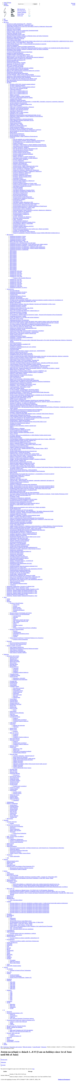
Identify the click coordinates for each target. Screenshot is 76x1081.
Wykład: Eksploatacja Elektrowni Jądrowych (20, 551)
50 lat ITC (9, 972)
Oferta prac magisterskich (13, 45)
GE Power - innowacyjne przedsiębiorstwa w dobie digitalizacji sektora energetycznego (30, 435)
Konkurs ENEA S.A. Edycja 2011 (18, 567)
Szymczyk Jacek (14, 783)
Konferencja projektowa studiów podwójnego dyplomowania (24, 941)
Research (15, 631)
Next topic (3, 1065)
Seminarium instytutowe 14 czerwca (18, 287)
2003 (11, 999)
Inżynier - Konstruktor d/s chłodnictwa (22, 216)
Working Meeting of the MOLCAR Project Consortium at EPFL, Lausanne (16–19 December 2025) (33, 876)
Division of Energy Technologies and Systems (21, 613)
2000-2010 (12, 988)
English (5, 4)
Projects (5, 871)
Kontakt (12, 823)
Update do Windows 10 (15, 1036)
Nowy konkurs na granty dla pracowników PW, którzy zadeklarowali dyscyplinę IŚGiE (30, 325)
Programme (12, 831)
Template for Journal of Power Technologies (20, 970)
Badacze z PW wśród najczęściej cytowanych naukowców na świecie (23, 70)
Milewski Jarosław (14, 732)
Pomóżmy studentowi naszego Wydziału (19, 540)
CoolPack (12, 1034)
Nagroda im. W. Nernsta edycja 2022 (15, 64)
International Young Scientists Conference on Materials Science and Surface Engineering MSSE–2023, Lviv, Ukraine (37, 891)
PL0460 (9, 956)
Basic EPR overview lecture (16, 318)
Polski (5, 2)
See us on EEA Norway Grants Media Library (21, 921)
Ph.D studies (10, 845)
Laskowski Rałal (14, 715)
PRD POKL (10, 954)
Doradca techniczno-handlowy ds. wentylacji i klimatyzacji (27, 184)
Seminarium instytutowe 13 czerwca (18, 292)
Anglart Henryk (13, 805)
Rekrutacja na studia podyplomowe (15, 53)
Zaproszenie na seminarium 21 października (20, 498)
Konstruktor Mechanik (15, 121)
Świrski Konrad (13, 784)
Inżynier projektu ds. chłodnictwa (21, 212)
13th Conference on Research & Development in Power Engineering (26, 409)
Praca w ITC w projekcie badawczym (19, 91)
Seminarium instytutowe (15, 338)
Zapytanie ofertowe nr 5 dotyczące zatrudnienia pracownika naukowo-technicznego (29, 908)
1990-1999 (12, 987)
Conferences (13, 584)
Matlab (11, 1023)
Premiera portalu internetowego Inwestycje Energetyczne (23, 451)
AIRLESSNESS (11, 931)
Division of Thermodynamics (17, 629)
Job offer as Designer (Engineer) (17, 85)
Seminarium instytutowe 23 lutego (18, 336)
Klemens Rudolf (14, 809)
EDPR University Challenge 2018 (18, 399)
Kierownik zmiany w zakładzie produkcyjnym (21, 104)
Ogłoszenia (15, 668)
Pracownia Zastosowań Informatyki (18, 642)
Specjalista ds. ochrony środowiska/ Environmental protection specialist (30, 146)
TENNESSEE (10, 950)
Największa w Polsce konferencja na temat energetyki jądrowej (25, 503)
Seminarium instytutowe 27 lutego (18, 239)
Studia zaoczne (10, 843)
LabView (12, 1024)
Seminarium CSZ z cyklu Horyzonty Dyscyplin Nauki (22, 243)
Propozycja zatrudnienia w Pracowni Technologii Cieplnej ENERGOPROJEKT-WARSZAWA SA (36, 233)
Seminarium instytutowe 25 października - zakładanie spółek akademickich (27, 247)
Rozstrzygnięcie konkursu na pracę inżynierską (21, 393)
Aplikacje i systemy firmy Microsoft (18, 1021)
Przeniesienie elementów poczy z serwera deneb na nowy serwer (25, 536)
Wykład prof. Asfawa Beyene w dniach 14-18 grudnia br (23, 578)
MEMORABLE (10, 898)
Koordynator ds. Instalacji (19, 199)
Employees (15, 635)
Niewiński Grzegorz (14, 740)
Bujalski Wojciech (14, 666)
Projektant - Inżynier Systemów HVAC (22, 176)
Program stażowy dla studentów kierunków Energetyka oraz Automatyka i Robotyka (30, 400)
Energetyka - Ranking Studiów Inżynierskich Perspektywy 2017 (22, 590)
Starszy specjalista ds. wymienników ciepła (23, 168)
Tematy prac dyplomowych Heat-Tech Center (20, 520)
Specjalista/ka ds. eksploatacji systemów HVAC (24, 222)
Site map (73, 3)
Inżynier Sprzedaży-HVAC (19, 182)
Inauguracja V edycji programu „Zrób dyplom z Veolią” (23, 384)
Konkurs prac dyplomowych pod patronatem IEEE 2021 (23, 328)
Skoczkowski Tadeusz (15, 776)
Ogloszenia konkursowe (15, 89)
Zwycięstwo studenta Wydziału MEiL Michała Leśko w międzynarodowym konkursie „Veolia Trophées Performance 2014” (39, 494)
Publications (16, 693)
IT (4, 1010)
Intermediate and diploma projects (21, 633)
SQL (8, 857)
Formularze (9, 1001)
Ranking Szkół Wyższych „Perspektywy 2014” (18, 587)
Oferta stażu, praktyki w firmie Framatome (20, 96)
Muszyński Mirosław (15, 738)
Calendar (6, 20)
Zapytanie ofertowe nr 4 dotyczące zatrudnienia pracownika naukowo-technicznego (29, 907)
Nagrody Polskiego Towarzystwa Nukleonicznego (22, 447)
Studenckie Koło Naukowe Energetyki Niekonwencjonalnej (24, 648)
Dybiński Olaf (13, 681)
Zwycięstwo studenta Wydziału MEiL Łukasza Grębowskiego (24, 391)
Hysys (8, 1038)
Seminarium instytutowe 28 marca (18, 296)
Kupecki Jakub (13, 810)
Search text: (21, 4)
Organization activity (18, 690)
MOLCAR (9, 916)
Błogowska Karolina (15, 661)
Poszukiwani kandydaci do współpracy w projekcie (22, 500)
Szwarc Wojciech (14, 815)
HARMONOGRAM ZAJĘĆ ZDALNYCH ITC (21, 354)
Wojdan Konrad (13, 796)
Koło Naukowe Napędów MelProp (18, 652)
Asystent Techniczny (18, 215)
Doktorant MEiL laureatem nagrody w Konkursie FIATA (23, 489)
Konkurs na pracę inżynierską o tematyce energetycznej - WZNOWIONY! (27, 350)
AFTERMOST (10, 915)
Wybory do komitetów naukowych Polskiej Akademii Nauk (21, 46)
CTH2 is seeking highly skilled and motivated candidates (20, 68)
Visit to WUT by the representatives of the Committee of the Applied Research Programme (31, 926)
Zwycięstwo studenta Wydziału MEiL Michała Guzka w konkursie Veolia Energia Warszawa (32, 413)
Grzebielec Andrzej (14, 686)
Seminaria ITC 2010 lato (16, 284)
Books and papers (17, 608)
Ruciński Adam (13, 769)
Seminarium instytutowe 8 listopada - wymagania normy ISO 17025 (26, 245)
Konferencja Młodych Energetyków (18, 535)
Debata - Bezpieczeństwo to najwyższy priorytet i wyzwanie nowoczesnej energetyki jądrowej (32, 485)
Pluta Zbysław (13, 811)
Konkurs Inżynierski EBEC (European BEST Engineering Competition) (27, 330)
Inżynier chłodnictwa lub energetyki (18, 103)
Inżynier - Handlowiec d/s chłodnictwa (22, 211)
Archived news (10, 289)
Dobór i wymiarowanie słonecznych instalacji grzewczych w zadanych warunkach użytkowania (32, 527)
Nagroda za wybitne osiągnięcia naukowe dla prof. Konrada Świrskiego (24, 76)
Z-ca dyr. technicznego (18, 160)
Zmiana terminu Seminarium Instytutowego (20, 415)
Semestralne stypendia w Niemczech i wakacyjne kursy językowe (25, 548)
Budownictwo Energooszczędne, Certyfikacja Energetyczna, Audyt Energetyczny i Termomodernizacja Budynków (37, 847)
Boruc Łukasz (13, 662)
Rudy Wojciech (13, 770)
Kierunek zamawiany (12, 821)
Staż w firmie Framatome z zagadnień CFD (20, 344)
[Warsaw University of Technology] (13, 16)
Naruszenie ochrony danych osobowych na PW (21, 353)
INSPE (11, 506)
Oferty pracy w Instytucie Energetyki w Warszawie (22, 107)
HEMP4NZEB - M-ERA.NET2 (14, 935)
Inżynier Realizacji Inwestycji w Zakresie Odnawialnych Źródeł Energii (30, 206)
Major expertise (16, 689)
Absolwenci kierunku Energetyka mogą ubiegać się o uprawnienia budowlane (28, 405)
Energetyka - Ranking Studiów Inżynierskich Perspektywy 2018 (22, 591)
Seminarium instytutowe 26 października (19, 320)
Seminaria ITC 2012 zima (16, 276)
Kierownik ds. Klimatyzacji (19, 179)
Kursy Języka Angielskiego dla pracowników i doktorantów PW (25, 576)
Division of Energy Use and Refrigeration (20, 614)
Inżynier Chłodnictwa (18, 155)
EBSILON (12, 1014)
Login (73, 4)
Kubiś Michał (13, 711)
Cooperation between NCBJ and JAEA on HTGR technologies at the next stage (29, 366)
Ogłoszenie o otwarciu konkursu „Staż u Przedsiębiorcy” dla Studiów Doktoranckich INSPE (31, 511)
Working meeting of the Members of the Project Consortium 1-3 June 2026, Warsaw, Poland (31, 878)
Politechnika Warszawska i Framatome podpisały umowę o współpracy (26, 372)
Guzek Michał (13, 699)
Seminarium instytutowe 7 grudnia (18, 316)
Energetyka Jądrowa (15, 849)
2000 (11, 995)
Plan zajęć (15, 696)
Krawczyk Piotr (13, 708)
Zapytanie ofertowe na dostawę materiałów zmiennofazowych (24, 938)
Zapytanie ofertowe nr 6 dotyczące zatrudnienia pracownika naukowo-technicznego (29, 909)
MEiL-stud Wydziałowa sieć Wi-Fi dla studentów (21, 510)
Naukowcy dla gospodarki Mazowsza (22, 278)
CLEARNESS (10, 874)
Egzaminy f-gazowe (18, 625)
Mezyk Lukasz (13, 729)
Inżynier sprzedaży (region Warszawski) (22, 196)
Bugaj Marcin (13, 665)
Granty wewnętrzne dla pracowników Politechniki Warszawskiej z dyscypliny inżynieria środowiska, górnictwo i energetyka (39, 356)
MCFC (8, 949)
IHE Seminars (10, 234)
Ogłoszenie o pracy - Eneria (16, 124)
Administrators (10, 1040)
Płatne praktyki (13, 132)
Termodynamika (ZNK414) (19, 752)
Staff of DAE (16, 604)
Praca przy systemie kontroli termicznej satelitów (21, 97)
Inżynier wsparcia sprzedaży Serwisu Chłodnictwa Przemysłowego (29, 140)
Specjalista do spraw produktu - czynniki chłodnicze (25, 158)
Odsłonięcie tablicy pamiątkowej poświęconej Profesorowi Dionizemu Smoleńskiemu (30, 381)
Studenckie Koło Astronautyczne (17, 651)
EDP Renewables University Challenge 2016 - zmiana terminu (24, 453)
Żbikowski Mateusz (14, 798)
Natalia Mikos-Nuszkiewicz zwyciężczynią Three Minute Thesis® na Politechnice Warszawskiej (29, 26)
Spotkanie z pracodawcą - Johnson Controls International (23, 534)
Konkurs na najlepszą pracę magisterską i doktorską (22, 457)
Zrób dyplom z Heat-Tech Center (18, 491)
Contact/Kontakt (36, 1047)
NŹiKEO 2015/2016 (18, 765)
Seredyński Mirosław (15, 773)
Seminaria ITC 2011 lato (15, 282)
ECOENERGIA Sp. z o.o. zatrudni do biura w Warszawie (26, 142)
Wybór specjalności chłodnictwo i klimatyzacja (21, 531)
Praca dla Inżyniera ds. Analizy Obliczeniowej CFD (25, 148)
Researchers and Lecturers (13, 656)
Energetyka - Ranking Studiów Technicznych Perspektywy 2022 (22, 595)
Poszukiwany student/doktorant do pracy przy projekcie (23, 346)
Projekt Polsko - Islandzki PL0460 (18, 574)
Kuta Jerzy (12, 714)
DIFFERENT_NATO (12, 881)
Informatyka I (16, 775)
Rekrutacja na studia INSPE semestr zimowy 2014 (22, 504)
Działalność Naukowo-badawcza (21, 737)
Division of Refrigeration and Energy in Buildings (25, 627)
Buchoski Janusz (14, 664)
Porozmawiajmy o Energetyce (14, 27)
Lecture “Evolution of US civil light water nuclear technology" (24, 317)
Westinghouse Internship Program (15, 72)
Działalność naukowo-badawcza (20, 672)
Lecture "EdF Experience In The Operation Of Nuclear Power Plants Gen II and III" (30, 417)
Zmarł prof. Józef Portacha (16, 297)
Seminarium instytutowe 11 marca (18, 236)
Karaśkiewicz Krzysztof (15, 704)
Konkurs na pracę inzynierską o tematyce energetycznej (23, 333)
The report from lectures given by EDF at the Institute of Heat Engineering (27, 471)
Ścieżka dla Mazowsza (12, 942)
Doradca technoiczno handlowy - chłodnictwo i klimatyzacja (27, 171)
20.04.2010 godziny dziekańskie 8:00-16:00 (20, 571)
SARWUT (9, 957)
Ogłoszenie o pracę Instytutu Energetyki (19, 108)
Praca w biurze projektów (16, 105)
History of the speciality (15, 830)
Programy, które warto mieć (13, 1033)
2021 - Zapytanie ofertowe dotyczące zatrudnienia (21, 929)
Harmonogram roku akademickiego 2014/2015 (21, 502)
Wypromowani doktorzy (19, 610)
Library (8, 598)
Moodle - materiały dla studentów (14, 1027)
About (5, 597)
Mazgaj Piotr (13, 705)
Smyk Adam (13, 814)
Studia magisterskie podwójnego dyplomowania (21, 358)
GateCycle (12, 1017)
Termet (8, 953)
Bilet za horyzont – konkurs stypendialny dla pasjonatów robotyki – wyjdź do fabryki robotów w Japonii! (34, 368)
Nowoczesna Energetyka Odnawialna (19, 850)
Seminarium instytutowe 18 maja (17, 329)
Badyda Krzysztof (14, 657)
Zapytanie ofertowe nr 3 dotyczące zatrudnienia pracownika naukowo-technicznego (29, 905)
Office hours (16, 622)
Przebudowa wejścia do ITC (16, 562)
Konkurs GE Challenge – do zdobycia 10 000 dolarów (23, 403)
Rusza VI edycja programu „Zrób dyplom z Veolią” (22, 379)
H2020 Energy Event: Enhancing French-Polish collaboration (24, 380)
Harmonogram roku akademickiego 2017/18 (20, 397)
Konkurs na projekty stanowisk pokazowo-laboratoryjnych (23, 566)
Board (8, 600)
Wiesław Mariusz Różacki (16, 334)
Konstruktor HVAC (17, 200)
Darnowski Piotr (14, 676)
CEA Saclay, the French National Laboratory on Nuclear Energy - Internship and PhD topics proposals (34, 362)
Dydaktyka (15, 669)
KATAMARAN (10, 939)
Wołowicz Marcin (14, 797)
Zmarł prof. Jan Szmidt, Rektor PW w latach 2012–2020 (20, 25)
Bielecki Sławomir (14, 660)
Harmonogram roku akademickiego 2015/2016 (21, 461)
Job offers (9, 82)
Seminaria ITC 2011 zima (16, 280)
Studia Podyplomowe (12, 81)
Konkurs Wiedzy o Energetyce (17, 476)
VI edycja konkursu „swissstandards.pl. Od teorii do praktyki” (24, 389)
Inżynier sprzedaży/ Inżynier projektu (22, 152)
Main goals (12, 1005)
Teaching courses (17, 792)
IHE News (6, 22)
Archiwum (12, 137)
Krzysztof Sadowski (14, 290)
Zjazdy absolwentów (15, 856)
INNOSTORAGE (11, 936)
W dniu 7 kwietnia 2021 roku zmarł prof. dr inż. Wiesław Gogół (22, 78)
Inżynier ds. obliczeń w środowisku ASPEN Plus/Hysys (26, 203)
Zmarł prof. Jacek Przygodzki (14, 29)
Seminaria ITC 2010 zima (16, 283)
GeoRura (9, 901)
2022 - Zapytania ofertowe (16, 900)
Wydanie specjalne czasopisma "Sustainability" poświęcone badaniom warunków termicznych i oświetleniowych (36, 300)
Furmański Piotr (13, 682)
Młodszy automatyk (14, 95)
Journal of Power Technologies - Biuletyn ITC (21, 977)
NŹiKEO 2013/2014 (18, 761)
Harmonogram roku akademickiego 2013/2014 (21, 523)
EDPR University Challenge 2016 (18, 460)
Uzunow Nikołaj (14, 789)
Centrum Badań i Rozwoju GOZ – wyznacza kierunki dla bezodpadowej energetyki (26, 44)
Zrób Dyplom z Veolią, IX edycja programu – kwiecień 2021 (24, 332)
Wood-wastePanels (11, 879)
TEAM (8, 1002)
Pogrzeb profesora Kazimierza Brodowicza (20, 570)
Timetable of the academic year (17, 555)
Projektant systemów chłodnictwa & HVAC (23, 226)
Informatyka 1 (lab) (17, 748)
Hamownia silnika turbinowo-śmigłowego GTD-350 (22, 463)
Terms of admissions (15, 829)
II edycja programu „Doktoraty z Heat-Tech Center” (22, 464)
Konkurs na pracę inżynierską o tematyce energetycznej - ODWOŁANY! (27, 357)
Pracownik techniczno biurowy (20, 195)
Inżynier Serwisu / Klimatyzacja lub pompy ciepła (25, 204)
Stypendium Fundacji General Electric (19, 556)
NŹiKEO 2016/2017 (18, 766)
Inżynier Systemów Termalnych (20, 159)
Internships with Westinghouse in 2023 (19, 298)
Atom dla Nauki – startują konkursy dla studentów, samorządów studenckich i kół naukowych (32, 480)
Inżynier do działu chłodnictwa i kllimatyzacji (23, 180)
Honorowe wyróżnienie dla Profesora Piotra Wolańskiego (23, 484)
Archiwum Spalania (14, 975)
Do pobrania (10, 968)
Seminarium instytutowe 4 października (19, 249)
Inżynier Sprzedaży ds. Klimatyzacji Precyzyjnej (21, 128)
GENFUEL (9, 945)
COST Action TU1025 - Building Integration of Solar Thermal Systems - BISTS (29, 448)
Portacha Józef (13, 813)
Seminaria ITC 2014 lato (16, 272)
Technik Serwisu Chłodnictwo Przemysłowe (23, 198)
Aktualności (16, 800)
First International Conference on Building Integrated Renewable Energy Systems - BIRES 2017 (32, 439)
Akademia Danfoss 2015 (16, 483)
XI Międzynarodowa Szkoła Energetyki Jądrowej (18, 54)
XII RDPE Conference (15, 477)
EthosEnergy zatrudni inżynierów (18, 100)
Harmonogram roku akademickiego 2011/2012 (21, 563)
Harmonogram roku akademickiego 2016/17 (20, 441)
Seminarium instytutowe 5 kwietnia (18, 305)
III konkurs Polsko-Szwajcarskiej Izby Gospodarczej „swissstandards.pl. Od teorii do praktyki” (32, 473)
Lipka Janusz (13, 722)
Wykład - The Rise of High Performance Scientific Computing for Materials (27, 459)
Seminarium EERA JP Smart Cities (18, 514)
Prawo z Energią (14, 433)
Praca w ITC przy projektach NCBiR (18, 88)
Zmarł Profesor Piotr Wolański (14, 50)
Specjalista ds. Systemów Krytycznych (22, 186)
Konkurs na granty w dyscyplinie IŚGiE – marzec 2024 (20, 42)
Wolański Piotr (13, 817)
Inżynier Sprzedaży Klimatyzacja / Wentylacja (24, 167)
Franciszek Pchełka (14, 349)
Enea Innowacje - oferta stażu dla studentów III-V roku (23, 301)
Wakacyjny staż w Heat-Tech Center (18, 479)
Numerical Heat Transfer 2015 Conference (20, 475)
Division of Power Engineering (20, 639)
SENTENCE (10, 897)
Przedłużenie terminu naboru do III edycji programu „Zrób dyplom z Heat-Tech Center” (30, 488)
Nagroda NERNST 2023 (13, 61)
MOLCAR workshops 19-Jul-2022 (15, 65)
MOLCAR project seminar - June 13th (19, 241)
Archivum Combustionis (15, 976)
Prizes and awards (17, 694)
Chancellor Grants (11, 865)
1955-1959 (12, 982)
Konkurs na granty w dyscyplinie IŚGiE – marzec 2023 (20, 56)
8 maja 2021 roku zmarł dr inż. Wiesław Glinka (21, 326)
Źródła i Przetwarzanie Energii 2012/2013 (23, 759)
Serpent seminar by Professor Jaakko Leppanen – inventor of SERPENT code (28, 370)
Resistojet (15, 731)
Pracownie (9, 641)
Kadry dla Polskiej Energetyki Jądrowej (19, 558)
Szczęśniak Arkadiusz (15, 780)
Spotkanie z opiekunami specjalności (18, 412)
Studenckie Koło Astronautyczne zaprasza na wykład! (22, 575)
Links (5, 1043)
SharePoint (9, 1037)
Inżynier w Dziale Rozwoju (19, 227)
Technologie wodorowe (15, 851)
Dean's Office (20, 14)
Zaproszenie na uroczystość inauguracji (19, 445)
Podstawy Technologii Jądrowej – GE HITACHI (21, 560)
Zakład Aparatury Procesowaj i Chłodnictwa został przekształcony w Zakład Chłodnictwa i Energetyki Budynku (36, 526)
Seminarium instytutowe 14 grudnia (18, 312)
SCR (8, 946)
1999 (11, 994)
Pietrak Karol (13, 747)
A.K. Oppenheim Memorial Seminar (18, 583)
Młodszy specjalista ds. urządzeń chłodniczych (24, 156)
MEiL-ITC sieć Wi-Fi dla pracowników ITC (20, 495)
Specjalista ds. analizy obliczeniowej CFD (23, 202)
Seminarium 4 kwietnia (15, 424)
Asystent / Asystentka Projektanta (21, 230)
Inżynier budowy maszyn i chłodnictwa (22, 208)
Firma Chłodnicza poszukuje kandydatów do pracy (22, 120)
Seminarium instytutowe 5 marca (17, 237)
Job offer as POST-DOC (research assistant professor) (22, 84)
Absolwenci (9, 854)
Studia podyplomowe (12, 846)
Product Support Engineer (16, 123)
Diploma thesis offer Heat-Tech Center (19, 538)
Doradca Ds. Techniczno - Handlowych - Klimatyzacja (26, 170)
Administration (10, 802)
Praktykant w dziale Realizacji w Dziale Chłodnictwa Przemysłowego (26, 116)
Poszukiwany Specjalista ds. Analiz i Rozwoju (24, 231)
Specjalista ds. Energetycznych (20, 192)
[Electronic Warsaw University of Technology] (29, 16)
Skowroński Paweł (14, 777)
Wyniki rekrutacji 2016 (15, 449)
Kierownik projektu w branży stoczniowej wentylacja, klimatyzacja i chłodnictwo (32, 210)
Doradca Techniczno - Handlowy (21, 147)
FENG (8, 872)
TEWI (8, 964)
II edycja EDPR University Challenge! (19, 431)
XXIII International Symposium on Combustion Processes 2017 (25, 411)
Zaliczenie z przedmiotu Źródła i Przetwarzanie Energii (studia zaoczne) (30, 763)
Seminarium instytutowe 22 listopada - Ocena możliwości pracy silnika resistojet (29, 244)
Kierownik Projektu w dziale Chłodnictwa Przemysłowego (24, 136)
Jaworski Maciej (14, 700)
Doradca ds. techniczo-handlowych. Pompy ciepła (25, 183)
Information (12, 827)
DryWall (9, 948)
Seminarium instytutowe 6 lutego (17, 240)
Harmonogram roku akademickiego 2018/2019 (21, 383)
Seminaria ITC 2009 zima (16, 286)
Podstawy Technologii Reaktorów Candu (19, 544)
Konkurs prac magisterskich (16, 550)
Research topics (16, 607)
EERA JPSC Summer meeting (17, 388)
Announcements (17, 615)
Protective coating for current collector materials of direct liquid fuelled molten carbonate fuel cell (35, 885)
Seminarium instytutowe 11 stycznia (18, 309)
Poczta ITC (9, 1011)
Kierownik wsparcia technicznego (21, 218)
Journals (9, 973)
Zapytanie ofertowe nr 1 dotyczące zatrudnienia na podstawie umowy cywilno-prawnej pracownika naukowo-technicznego (39, 903)
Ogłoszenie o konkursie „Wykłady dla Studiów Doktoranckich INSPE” (26, 512)
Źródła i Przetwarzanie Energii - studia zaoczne (24, 758)
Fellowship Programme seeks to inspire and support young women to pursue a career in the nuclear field (34, 321)
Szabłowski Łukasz (14, 779)
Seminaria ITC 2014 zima (16, 271)
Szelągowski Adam (14, 781)
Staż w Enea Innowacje (15, 377)
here (33, 1068)
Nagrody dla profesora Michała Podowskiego (17, 73)
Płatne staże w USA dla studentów (18, 543)
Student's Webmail (21, 12)
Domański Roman (14, 806)
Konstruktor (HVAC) (18, 178)
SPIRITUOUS (10, 895)
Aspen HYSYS (13, 1016)
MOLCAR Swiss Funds (12, 875)
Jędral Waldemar (14, 807)
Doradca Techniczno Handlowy (20, 164)
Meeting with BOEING (15, 302)
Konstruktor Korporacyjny (19, 224)
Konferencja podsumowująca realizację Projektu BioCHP (23, 361)
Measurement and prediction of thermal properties (21, 868)
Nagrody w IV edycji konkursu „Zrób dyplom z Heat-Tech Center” (26, 444)
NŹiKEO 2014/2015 (18, 762)
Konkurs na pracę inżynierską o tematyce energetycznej (23, 425)
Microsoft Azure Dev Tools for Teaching (16, 1026)
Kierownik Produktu (18, 187)
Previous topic (4, 1059)
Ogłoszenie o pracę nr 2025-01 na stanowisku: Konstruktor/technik (22, 30)
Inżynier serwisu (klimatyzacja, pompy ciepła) (24, 207)
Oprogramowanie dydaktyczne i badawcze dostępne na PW (21, 1020)
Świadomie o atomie (15, 496)
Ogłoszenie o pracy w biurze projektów (19, 112)
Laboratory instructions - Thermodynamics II (23, 755)
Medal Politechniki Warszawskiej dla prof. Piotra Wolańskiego (24, 492)
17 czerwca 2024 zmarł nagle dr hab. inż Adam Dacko (19, 52)
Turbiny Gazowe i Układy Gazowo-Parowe (20, 853)
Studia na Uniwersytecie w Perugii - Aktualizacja (21, 456)
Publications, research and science (21, 619)
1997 (11, 991)
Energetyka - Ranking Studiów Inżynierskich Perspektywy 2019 (22, 593)
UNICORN (9, 944)
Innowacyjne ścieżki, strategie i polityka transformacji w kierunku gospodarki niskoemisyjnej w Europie (34, 322)
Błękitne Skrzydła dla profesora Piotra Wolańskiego (19, 77)
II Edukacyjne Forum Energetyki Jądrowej (20, 423)
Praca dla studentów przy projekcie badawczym (24, 139)
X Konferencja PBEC (15, 564)
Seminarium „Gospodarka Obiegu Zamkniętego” (21, 337)
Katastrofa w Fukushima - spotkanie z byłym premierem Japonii (25, 515)
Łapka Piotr (12, 724)
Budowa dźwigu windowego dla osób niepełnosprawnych (23, 547)
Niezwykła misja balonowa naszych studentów (18, 69)
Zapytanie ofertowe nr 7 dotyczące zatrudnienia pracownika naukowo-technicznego (29, 911)
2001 (11, 997)
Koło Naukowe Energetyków (17, 647)
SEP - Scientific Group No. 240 (20, 621)
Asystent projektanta (18, 188)
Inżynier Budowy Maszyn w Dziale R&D (23, 223)
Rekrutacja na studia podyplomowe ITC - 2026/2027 (19, 23)
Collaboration (13, 835)
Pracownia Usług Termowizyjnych (18, 644)
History (15, 623)
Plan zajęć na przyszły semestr (17, 580)
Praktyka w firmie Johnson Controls (18, 373)
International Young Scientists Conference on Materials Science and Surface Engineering (27, 35)
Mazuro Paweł (13, 728)
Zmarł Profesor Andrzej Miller (14, 39)
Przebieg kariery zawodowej (19, 719)
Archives (6, 967)
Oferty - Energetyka (17, 219)
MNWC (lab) (16, 750)
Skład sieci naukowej (15, 961)
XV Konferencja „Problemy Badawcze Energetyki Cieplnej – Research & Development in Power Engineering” (36, 314)
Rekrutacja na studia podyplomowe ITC (16, 37)
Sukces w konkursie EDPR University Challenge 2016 (23, 443)
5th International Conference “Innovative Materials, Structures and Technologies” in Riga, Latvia (32, 304)
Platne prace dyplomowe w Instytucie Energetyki (21, 119)
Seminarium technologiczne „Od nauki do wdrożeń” (22, 419)
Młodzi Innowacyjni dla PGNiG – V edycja (20, 369)
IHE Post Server (21, 9)
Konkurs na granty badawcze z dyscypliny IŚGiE (21, 308)
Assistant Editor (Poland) (16, 99)
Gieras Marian (13, 685)
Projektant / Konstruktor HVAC (20, 174)
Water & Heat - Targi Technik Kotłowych (19, 539)
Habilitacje (9, 979)
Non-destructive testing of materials (18, 869)
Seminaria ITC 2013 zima (16, 273)
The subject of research (18, 688)
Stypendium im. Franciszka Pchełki (15, 66)
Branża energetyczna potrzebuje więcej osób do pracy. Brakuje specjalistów (31, 228)
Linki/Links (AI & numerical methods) (22, 751)
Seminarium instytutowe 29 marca (18, 306)
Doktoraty (9, 980)
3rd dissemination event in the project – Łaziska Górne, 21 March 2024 (26, 922)
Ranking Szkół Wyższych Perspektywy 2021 (17, 594)
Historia (15, 611)
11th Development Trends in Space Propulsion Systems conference (25, 364)
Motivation (12, 1004)
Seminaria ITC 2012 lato (16, 279)
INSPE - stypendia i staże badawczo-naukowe (21, 516)
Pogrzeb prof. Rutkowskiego (16, 552)
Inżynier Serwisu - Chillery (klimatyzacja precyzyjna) (25, 166)
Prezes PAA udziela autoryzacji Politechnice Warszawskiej (23, 404)
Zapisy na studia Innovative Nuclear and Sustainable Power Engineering (27, 518)
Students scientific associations (14, 645)
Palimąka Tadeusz (14, 745)
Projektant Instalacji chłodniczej (20, 220)
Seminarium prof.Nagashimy (16, 559)
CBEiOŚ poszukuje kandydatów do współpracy (21, 522)
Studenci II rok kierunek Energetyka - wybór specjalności (23, 469)
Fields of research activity (13, 861)
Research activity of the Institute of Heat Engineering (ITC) (21, 866)
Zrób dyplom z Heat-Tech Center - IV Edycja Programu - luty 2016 (26, 455)
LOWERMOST (10, 930)
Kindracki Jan (13, 707)
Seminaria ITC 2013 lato (16, 275)
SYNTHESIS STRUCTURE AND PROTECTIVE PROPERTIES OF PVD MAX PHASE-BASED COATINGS (40, 886)
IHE (5, 19)
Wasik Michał (13, 790)
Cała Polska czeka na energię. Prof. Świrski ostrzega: (22, 465)
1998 (11, 993)
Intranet (5, 1044)
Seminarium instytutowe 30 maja (17, 293)
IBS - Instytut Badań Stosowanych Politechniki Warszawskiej (21, 80)
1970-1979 (12, 984)
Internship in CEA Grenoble (16, 113)
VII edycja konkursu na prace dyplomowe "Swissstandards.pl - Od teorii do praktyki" (30, 365)
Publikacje (15, 671)
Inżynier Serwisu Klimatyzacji (17, 133)
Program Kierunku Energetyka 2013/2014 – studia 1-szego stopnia (25, 528)
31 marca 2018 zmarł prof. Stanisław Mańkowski (21, 396)
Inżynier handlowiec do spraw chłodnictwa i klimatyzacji (23, 131)
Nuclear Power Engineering (13, 824)
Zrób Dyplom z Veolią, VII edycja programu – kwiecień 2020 (24, 360)
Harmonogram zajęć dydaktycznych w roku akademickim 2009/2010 (26, 579)
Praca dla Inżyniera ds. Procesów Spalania (23, 150)
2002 (11, 998)
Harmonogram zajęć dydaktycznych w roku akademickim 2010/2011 (26, 568)
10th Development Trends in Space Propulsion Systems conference (25, 416)
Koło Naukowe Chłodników (16, 650)
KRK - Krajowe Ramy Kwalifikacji (15, 836)
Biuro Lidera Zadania (15, 962)
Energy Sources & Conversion (20, 757)
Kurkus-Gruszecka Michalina (17, 712)
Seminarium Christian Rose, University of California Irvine (20, 586)
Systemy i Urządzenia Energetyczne (18, 840)
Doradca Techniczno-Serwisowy (20, 151)
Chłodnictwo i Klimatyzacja (16, 839)
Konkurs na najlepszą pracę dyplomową (19, 481)
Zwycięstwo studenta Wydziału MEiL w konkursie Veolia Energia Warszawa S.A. (29, 324)
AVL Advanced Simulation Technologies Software (22, 1018)
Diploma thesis (16, 697)
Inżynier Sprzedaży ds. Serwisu (17, 135)
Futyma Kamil (13, 683)
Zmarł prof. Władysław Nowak (14, 33)
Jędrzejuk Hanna (14, 701)
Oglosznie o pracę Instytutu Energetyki (19, 109)
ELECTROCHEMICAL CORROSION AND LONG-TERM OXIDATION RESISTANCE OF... (36, 884)
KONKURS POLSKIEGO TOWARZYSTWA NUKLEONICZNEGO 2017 (28, 421)
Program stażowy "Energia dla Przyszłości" (20, 420)
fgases (14, 626)
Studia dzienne (10, 837)
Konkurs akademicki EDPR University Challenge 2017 (23, 440)
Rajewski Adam (13, 754)
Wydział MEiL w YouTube (13, 1041)
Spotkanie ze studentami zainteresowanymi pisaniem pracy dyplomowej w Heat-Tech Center (31, 519)
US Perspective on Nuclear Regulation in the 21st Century (23, 499)
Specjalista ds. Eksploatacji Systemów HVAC (24, 190)
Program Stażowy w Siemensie (17, 428)
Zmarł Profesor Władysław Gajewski (15, 38)
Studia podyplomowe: (15, 582)
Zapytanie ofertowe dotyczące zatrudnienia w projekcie (23, 933)
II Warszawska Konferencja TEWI (18, 542)
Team (14, 618)
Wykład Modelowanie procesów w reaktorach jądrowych (23, 532)
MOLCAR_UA (10, 888)
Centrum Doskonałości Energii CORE (16, 34)
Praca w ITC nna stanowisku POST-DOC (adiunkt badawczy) (24, 310)
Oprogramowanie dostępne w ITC (15, 1013)
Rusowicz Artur (13, 772)
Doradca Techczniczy (15, 117)
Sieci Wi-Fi (9, 1028)
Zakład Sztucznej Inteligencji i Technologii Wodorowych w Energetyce (26, 637)
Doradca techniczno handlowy (17, 127)
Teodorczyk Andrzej (15, 787)
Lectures (15, 606)
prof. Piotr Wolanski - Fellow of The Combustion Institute (20, 74)
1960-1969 (12, 983)
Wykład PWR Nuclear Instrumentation (19, 546)
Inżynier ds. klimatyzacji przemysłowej (22, 162)
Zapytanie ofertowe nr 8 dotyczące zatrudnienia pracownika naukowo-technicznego (29, 912)
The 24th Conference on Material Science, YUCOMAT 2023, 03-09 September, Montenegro (32, 890)
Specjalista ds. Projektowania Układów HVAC (24, 191)
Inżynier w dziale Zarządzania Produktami (23, 154)
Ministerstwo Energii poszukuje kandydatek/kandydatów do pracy (25, 115)
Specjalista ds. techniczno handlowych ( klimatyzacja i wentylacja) (25, 129)
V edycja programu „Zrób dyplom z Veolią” (20, 387)
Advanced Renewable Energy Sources (22, 767)
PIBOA (12, 427)
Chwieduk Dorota (14, 674)
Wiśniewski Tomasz (14, 794)
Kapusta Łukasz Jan (14, 703)
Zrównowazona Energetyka (16, 842)
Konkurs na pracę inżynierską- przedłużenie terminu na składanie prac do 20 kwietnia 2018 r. (32, 395)
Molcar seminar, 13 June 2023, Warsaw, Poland (21, 923)
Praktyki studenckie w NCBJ (17, 376)
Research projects (17, 793)
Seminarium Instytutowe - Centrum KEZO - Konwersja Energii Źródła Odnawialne (29, 392)
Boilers (14, 709)
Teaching (15, 636)
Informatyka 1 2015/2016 (19, 678)
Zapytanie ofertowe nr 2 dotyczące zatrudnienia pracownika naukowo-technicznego (29, 904)
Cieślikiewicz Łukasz (15, 675)
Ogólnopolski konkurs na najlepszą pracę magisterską (19, 58)
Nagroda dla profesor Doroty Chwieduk (16, 62)
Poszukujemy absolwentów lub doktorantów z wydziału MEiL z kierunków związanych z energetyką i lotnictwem (37, 101)
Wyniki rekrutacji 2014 (15, 508)
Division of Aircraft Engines (16, 603)
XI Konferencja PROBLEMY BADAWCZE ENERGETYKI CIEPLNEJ (27, 530)
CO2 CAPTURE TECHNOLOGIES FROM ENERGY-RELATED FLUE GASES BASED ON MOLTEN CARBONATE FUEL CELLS (40, 41)
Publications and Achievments (20, 679)
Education (15, 617)
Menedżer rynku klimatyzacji (20, 163)
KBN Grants (10, 863)
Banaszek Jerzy (13, 658)
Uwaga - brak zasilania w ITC (17, 524)
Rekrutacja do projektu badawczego (18, 125)
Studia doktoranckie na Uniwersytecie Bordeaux (21, 374)
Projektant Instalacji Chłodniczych (21, 214)
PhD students (10, 818)
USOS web (20, 15)
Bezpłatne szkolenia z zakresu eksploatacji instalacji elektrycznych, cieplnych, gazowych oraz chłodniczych (35, 401)
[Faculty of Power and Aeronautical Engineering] (5, 16)
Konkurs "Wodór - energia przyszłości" (16, 31)
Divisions (9, 601)
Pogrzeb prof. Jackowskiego (16, 554)
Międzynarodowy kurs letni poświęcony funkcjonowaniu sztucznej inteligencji (25, 57)
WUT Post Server (21, 10)
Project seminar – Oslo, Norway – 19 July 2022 (21, 925)
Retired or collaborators (12, 803)
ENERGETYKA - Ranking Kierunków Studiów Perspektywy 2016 (23, 589)
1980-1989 (12, 986)
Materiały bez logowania (19, 725)
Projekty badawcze (17, 692)
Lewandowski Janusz (15, 716)
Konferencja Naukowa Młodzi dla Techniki (20, 429)
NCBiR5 (9, 958)
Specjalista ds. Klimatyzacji (16, 111)
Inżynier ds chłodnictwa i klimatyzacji (22, 172)
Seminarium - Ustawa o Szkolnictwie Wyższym (21, 385)
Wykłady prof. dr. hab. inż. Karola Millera (20, 572)
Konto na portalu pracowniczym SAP (19, 352)
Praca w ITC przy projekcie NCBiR (18, 313)
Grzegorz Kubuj (14, 294)
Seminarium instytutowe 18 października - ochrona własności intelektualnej (27, 248)
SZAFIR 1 (9, 914)
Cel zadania (12, 960)
